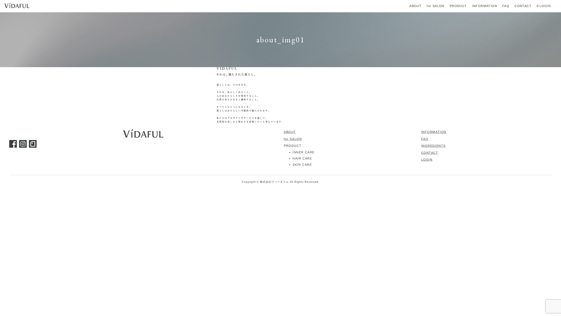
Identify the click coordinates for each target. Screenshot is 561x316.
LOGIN (427, 159)
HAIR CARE (302, 158)
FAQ (424, 139)
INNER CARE (304, 152)
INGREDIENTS (433, 145)
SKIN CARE (302, 164)
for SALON (293, 139)
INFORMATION (434, 132)
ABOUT (290, 132)
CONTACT (429, 152)
